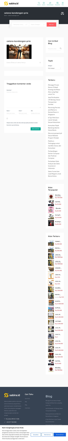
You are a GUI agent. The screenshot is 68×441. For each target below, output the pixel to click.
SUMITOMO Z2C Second (58, 301)
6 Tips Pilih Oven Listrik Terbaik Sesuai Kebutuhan (54, 120)
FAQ (26, 401)
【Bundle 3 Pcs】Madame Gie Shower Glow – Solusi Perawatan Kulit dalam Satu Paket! (58, 208)
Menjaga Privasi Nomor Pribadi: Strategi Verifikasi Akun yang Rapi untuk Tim (54, 89)
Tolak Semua (47, 434)
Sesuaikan (35, 434)
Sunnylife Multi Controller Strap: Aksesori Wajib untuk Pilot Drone (58, 215)
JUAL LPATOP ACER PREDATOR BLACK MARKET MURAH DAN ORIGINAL (58, 354)
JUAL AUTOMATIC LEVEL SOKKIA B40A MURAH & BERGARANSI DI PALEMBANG (58, 281)
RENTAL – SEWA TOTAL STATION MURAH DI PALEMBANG (58, 248)
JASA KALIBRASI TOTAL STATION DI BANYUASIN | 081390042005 (58, 261)
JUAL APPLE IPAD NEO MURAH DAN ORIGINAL (58, 328)
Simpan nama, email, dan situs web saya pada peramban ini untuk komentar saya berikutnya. (22, 124)
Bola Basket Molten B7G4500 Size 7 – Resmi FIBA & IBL (58, 195)
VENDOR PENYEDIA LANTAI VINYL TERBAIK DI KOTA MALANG (58, 268)
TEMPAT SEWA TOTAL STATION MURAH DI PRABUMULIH (58, 241)
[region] (34, 433)
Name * (8, 110)
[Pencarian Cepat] (62, 13)
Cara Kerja (27, 398)
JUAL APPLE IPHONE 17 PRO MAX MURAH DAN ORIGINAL (58, 314)
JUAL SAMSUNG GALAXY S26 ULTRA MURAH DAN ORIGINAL (58, 341)
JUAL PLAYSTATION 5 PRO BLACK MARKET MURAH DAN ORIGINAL (58, 334)
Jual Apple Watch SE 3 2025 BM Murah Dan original (58, 321)
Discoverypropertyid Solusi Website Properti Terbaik (55, 135)
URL (32, 110)
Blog (26, 404)
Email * (20, 110)
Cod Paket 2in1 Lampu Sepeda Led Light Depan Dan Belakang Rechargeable (58, 201)
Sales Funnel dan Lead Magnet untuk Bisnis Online (54, 173)
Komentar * (9, 90)
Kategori (50, 65)
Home (5, 15)
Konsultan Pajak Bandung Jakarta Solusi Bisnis (53, 127)
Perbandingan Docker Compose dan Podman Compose (53, 154)
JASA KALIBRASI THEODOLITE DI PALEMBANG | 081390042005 (58, 274)
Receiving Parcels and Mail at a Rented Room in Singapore (54, 111)
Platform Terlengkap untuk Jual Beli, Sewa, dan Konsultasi (54, 144)
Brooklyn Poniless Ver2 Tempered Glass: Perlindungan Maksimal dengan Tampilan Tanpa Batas (58, 221)
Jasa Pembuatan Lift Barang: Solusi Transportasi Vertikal (54, 100)
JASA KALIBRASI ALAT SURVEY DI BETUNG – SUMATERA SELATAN (58, 255)
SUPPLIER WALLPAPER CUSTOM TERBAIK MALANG (58, 308)
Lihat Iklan (27, 408)
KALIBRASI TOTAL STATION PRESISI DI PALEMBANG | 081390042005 (58, 288)
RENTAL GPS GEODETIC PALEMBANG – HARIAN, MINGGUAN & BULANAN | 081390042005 (58, 294)
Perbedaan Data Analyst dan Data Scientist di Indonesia (54, 164)
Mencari (51, 24)
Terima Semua (60, 434)
